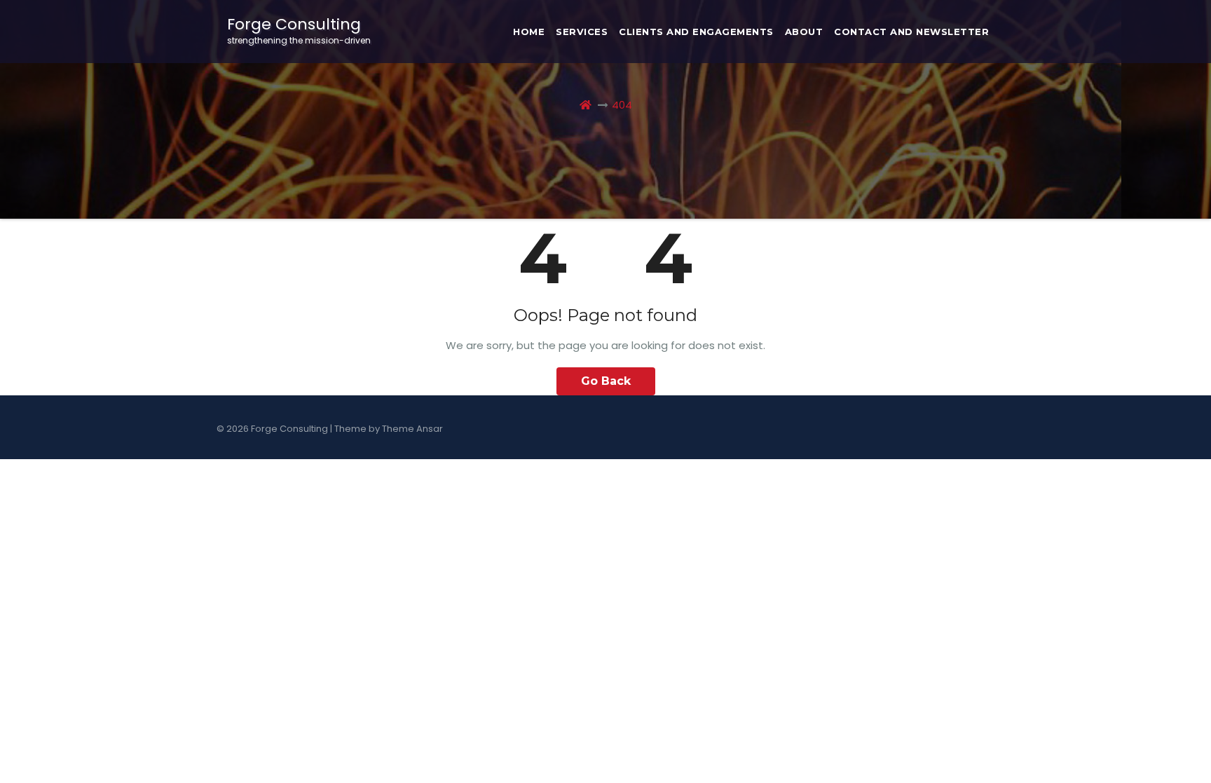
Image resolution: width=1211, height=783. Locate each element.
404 (622, 104)
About (804, 31)
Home (529, 31)
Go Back (606, 381)
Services (582, 31)
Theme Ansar (412, 428)
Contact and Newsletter (911, 31)
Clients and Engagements (696, 31)
